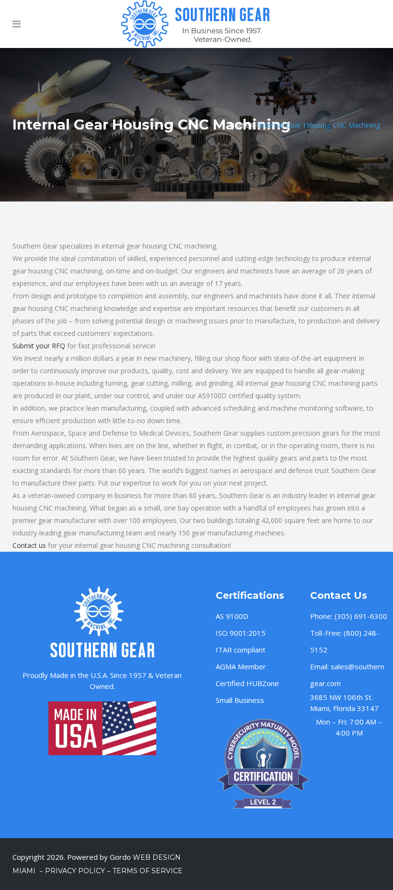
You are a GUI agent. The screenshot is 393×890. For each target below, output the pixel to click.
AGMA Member (241, 666)
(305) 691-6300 (361, 616)
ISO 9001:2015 (241, 633)
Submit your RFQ (38, 345)
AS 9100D (232, 616)
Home (239, 125)
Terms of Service (148, 870)
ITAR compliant (241, 649)
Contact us (29, 545)
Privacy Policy (75, 870)
